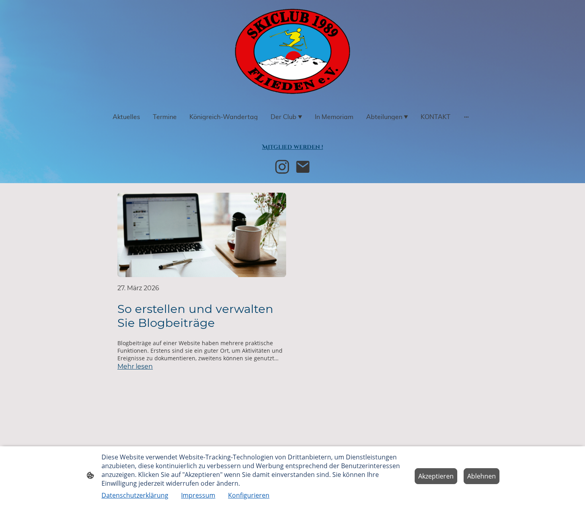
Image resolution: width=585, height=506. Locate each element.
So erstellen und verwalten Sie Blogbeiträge (195, 316)
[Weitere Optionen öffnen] (466, 117)
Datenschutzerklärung (134, 495)
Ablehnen (481, 476)
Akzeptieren (436, 476)
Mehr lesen (135, 366)
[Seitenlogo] (292, 51)
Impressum (198, 495)
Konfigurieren (248, 495)
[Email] (303, 167)
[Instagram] (282, 167)
